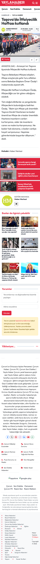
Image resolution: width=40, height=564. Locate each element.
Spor (6, 552)
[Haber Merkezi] (7, 200)
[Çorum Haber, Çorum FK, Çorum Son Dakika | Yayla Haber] (13, 3)
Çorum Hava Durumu (27, 445)
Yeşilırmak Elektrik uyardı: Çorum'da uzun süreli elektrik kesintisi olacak (29, 231)
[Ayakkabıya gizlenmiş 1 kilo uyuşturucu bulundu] (29, 242)
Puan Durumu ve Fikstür (8, 461)
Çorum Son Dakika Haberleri (14, 524)
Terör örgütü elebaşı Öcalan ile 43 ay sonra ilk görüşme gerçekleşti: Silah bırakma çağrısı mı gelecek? (10, 254)
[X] (12, 437)
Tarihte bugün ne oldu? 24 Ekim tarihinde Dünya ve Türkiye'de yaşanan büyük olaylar (10, 277)
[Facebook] (8, 437)
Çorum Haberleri (10, 522)
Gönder (6, 313)
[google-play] (25, 478)
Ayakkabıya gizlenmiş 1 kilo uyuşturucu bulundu (29, 250)
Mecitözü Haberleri (11, 539)
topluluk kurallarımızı (23, 321)
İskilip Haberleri (10, 531)
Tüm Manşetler (29, 460)
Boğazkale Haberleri (11, 520)
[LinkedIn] (24, 437)
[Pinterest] (16, 437)
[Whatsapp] (32, 437)
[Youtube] (28, 437)
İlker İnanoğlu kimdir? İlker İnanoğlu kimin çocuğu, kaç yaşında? (10, 230)
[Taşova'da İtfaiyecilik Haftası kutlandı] (20, 45)
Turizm (7, 555)
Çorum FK (8, 489)
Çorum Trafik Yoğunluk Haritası (27, 453)
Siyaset (17, 550)
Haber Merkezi (20, 199)
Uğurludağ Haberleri (12, 557)
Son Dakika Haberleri (6, 469)
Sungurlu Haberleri (20, 552)
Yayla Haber (17, 15)
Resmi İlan (18, 489)
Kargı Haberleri (10, 533)
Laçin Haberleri (10, 537)
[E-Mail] (16, 204)
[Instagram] (20, 437)
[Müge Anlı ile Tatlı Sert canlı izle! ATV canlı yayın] (29, 267)
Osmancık (27, 9)
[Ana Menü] (37, 3)
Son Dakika (15, 9)
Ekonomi (7, 529)
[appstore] (13, 478)
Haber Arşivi (28, 468)
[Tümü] (37, 346)
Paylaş (6, 59)
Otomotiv (8, 548)
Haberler (5, 15)
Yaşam (7, 559)
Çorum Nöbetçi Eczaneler (8, 445)
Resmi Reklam (30, 489)
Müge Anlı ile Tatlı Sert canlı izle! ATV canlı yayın (29, 276)
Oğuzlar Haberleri (11, 542)
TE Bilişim (35, 537)
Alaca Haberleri (10, 515)
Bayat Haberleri (10, 518)
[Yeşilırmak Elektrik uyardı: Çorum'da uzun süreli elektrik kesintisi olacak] (29, 221)
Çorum (5, 9)
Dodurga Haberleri (11, 526)
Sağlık (7, 550)
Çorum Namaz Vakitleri (8, 453)
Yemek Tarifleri (21, 559)
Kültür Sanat (9, 535)
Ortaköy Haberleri (11, 544)
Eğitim (26, 526)
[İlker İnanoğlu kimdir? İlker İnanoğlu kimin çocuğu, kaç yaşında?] (10, 221)
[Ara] (33, 3)
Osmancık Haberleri (11, 546)
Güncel (19, 529)
